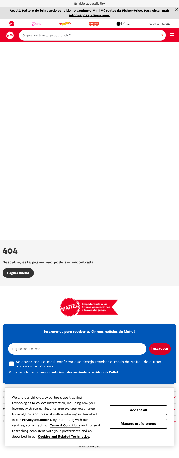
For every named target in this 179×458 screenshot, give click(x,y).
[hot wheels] (65, 23)
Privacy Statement (36, 420)
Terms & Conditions (65, 425)
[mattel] (11, 23)
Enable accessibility (89, 3)
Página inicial (18, 273)
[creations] (123, 23)
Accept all (138, 410)
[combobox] (92, 35)
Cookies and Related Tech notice (63, 436)
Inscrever (160, 349)
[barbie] (36, 23)
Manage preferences (138, 423)
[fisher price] (93, 23)
